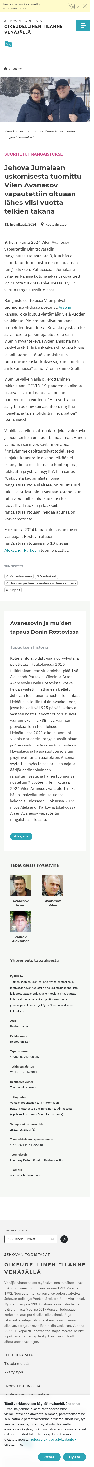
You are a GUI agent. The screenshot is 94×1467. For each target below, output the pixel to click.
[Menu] (83, 25)
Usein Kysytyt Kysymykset (26, 1395)
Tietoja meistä (16, 1364)
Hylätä (74, 1457)
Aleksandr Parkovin (22, 550)
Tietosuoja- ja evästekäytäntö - (52, 1439)
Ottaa (49, 1457)
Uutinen (17, 68)
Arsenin (66, 307)
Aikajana (21, 836)
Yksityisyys (13, 1372)
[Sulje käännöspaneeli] (85, 6)
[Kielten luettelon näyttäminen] (73, 6)
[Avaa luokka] (64, 1239)
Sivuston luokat (22, 1239)
